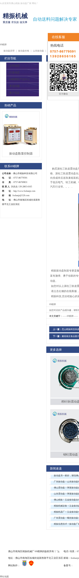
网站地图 (4, 576)
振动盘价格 (23, 50)
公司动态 (14, 65)
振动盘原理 (9, 50)
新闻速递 (56, 468)
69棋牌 (7, 36)
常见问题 (14, 86)
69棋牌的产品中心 (19, 79)
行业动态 (14, 72)
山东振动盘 (38, 50)
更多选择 (56, 349)
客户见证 (14, 92)
